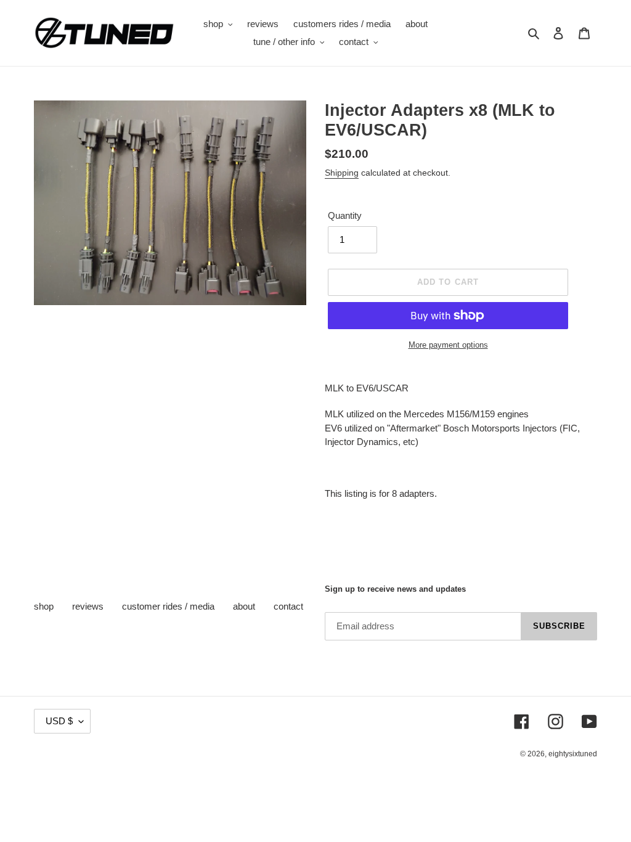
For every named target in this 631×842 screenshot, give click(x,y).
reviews (88, 606)
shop (44, 606)
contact (288, 606)
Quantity (345, 215)
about (244, 606)
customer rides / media (168, 606)
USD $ (59, 721)
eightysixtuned (572, 754)
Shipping (342, 173)
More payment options (448, 344)
